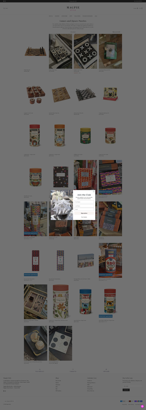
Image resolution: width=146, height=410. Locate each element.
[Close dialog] (94, 191)
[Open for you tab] (142, 406)
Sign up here (84, 213)
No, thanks (84, 217)
